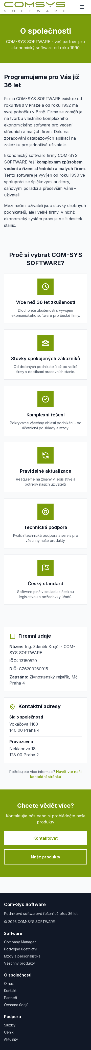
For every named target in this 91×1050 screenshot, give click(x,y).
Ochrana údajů (16, 1005)
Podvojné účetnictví (20, 949)
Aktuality (11, 1039)
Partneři (10, 998)
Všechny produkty (19, 963)
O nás (9, 983)
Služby (9, 1025)
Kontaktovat (45, 838)
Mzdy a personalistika (22, 956)
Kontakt (10, 990)
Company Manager (20, 942)
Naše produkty (45, 856)
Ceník (9, 1032)
